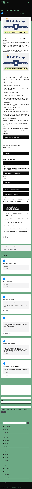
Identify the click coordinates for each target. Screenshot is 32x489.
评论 (2, 383)
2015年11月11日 (5, 270)
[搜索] (28, 423)
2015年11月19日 (5, 355)
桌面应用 (5, 460)
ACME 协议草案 (15, 46)
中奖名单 (5, 429)
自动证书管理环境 (20, 77)
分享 (5, 434)
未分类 (5, 451)
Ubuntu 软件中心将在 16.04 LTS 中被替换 (10, 246)
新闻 (5, 449)
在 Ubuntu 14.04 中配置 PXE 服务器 (10, 249)
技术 (16, 13)
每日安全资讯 (6, 463)
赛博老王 (4, 13)
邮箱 (2, 400)
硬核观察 (5, 468)
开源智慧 (5, 443)
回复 (10, 271)
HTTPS (6, 237)
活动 (5, 465)
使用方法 (6, 140)
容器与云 (5, 440)
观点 (5, 479)
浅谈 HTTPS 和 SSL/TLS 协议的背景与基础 (13, 51)
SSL (8, 237)
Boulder (9, 47)
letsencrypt (16, 47)
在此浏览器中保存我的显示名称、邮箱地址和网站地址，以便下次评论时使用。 (15, 409)
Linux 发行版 (6, 426)
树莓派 (5, 457)
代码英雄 (5, 432)
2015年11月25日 (5, 375)
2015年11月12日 (5, 288)
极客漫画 (5, 454)
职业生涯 (5, 477)
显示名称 (3, 396)
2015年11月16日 (5, 310)
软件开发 (5, 482)
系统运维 (5, 474)
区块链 (5, 437)
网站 (2, 404)
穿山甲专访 (6, 471)
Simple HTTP (5, 99)
